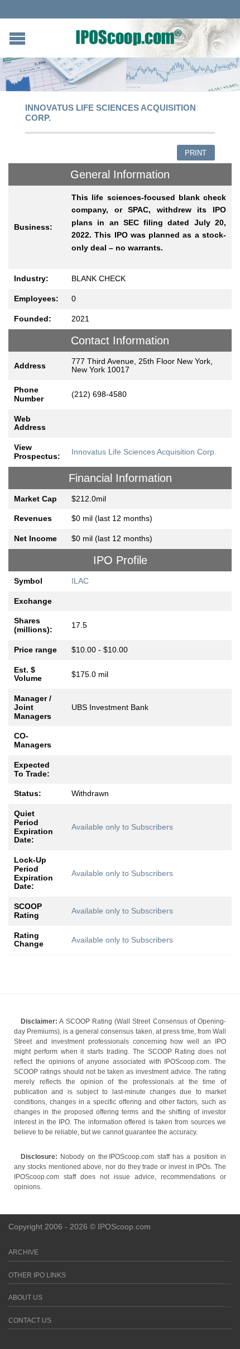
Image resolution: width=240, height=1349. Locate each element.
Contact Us (29, 1320)
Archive (23, 1252)
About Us (25, 1297)
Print (196, 153)
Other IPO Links (37, 1275)
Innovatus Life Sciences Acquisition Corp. (144, 451)
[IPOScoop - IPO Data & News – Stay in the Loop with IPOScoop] (129, 36)
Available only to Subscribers (122, 826)
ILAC (80, 580)
